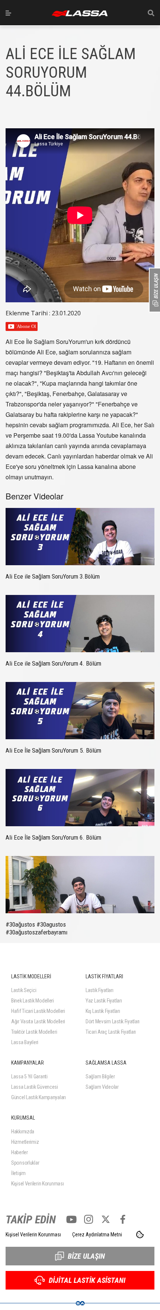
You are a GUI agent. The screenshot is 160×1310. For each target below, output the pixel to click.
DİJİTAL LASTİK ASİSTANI (87, 1280)
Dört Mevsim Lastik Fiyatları (113, 1021)
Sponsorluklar (25, 1163)
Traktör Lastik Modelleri (34, 1032)
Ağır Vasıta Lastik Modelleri (38, 1021)
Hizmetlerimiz (25, 1142)
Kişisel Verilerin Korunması (37, 1184)
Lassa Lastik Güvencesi (34, 1087)
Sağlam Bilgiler (100, 1076)
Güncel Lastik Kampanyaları (38, 1097)
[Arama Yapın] (151, 13)
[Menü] (8, 13)
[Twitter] (105, 1219)
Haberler (19, 1152)
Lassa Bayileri (24, 1042)
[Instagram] (88, 1219)
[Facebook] (122, 1219)
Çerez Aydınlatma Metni (97, 1234)
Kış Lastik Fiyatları (103, 1011)
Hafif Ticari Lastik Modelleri (38, 1011)
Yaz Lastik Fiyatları (104, 1001)
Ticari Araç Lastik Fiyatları (111, 1032)
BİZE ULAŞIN (86, 1256)
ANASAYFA (80, 13)
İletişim (18, 1173)
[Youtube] (71, 1219)
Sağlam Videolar (102, 1087)
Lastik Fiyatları (99, 990)
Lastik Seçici (23, 990)
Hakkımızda (22, 1131)
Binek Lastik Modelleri (32, 1001)
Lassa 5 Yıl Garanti (29, 1076)
